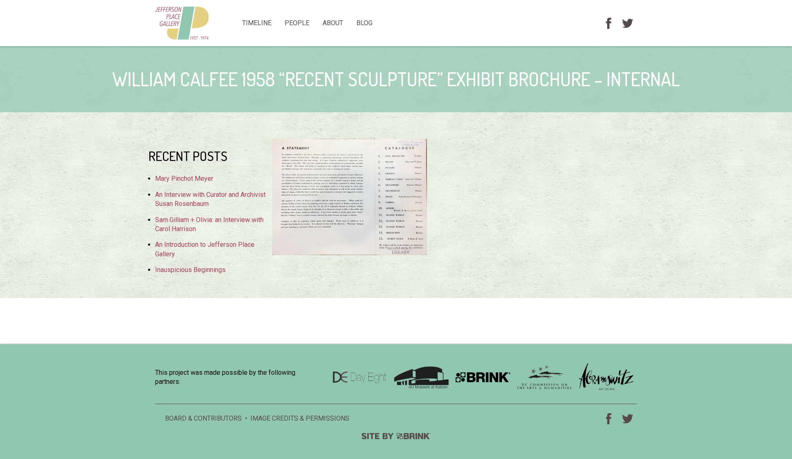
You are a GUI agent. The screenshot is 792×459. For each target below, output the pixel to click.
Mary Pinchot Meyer (184, 178)
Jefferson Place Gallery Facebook (608, 23)
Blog (364, 23)
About (333, 23)
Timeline (256, 23)
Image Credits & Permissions (299, 418)
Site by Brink (396, 436)
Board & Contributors (203, 418)
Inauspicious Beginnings (190, 270)
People (297, 23)
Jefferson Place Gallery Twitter (627, 23)
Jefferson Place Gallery (195, 23)
